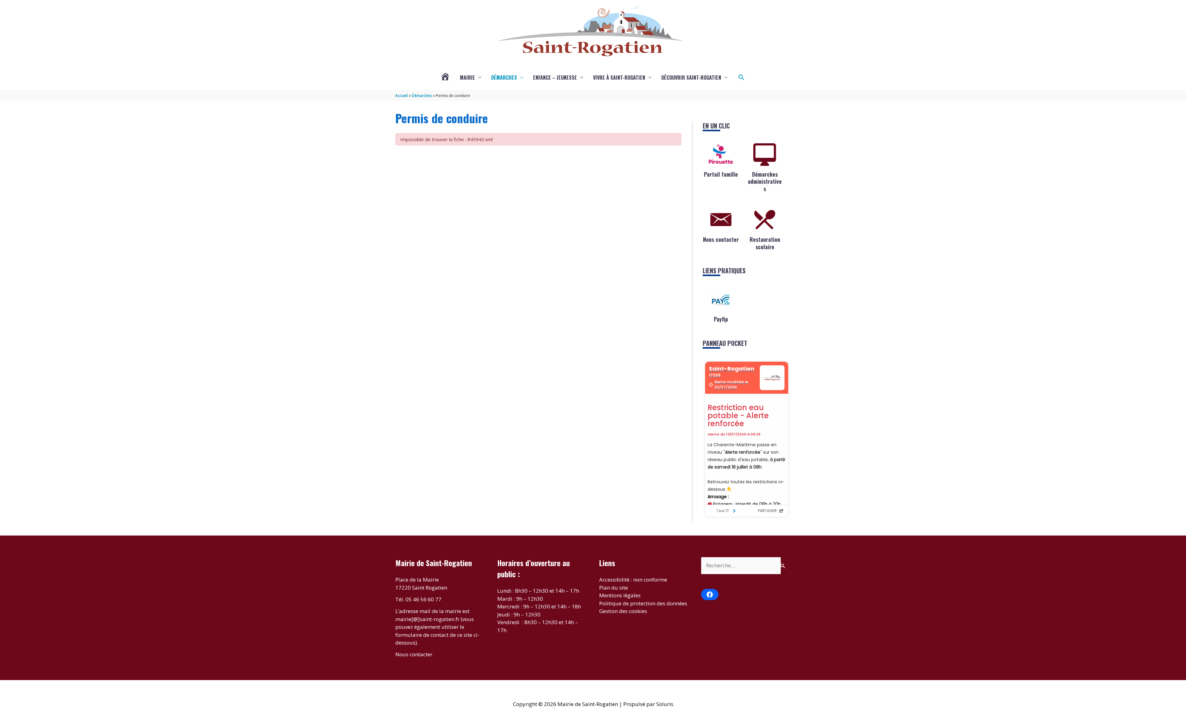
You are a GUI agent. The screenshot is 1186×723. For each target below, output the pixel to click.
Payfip (721, 319)
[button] (742, 78)
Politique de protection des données (643, 603)
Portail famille (721, 174)
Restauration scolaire (765, 242)
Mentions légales (620, 595)
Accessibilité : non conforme (633, 579)
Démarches (504, 77)
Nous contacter (721, 239)
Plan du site (613, 587)
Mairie (467, 77)
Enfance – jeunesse (555, 77)
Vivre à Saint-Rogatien (619, 77)
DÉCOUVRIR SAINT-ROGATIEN (691, 77)
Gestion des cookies (623, 611)
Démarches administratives (765, 181)
